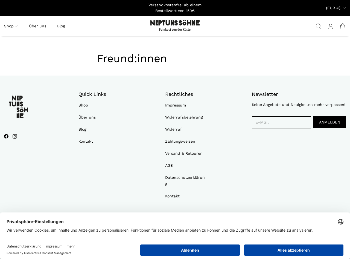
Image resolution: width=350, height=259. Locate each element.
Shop (83, 105)
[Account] (330, 26)
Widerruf (173, 129)
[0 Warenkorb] (342, 26)
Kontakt (85, 141)
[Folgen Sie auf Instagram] (15, 136)
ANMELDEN (329, 122)
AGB (169, 165)
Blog (61, 26)
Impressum (175, 105)
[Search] (318, 26)
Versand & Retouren (184, 153)
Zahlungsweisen (180, 141)
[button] (11, 26)
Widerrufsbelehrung (184, 117)
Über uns (37, 26)
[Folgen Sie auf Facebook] (6, 136)
